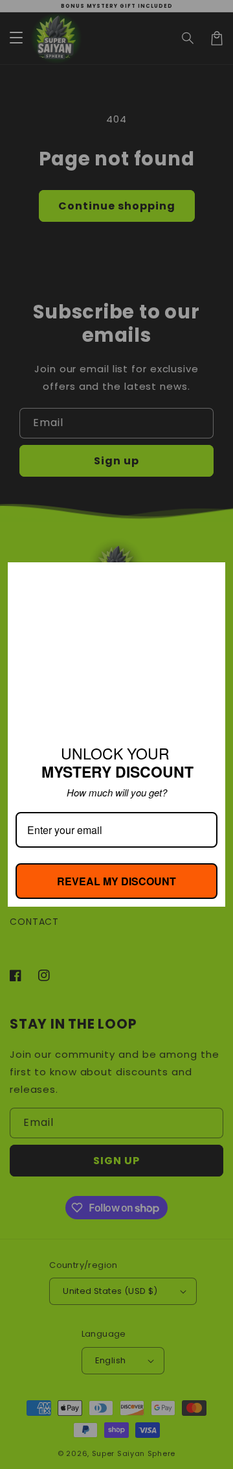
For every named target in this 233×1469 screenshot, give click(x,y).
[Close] (209, 577)
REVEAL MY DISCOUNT (116, 881)
